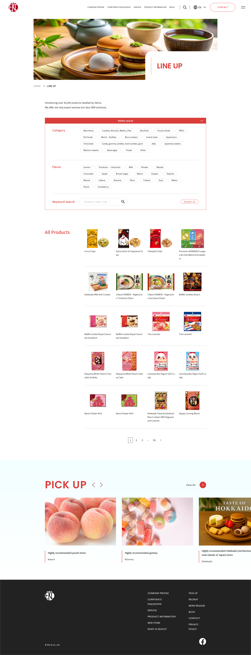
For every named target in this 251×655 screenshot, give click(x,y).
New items (88, 130)
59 (154, 440)
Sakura (102, 180)
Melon (175, 180)
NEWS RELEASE (197, 605)
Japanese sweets (172, 143)
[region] (139, 140)
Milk (131, 167)
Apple (104, 173)
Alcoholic (144, 130)
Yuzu (161, 180)
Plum (132, 180)
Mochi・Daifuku (108, 137)
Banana (117, 180)
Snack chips (152, 137)
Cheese (146, 180)
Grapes (154, 173)
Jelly (153, 143)
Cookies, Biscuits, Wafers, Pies (116, 130)
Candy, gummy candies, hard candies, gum (122, 143)
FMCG (181, 130)
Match (140, 173)
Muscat (86, 180)
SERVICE (137, 7)
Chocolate (88, 143)
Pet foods (88, 137)
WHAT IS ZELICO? (157, 629)
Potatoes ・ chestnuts (109, 167)
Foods (129, 150)
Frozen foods (163, 130)
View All (190, 485)
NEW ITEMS (154, 623)
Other (143, 150)
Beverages (112, 150)
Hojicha (170, 173)
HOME (37, 86)
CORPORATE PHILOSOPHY (119, 7)
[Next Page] (160, 440)
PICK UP (193, 593)
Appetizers (171, 137)
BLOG (172, 7)
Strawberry (103, 186)
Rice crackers (131, 137)
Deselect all (189, 201)
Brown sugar (122, 173)
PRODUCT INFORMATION (155, 7)
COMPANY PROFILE (95, 7)
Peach (86, 186)
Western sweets (91, 150)
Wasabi (159, 167)
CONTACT (222, 7)
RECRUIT (193, 599)
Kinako (144, 167)
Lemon (86, 167)
